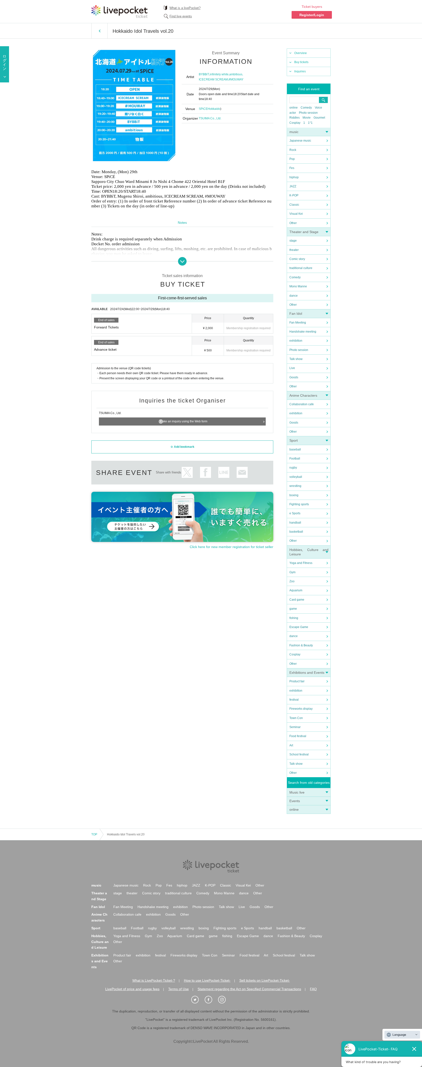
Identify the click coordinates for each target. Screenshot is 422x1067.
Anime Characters (303, 395)
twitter (187, 472)
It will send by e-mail (242, 472)
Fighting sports (299, 504)
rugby (293, 467)
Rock (292, 150)
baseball (295, 449)
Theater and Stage (303, 232)
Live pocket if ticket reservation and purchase (119, 11)
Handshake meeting (302, 331)
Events (294, 801)
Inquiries (300, 71)
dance (293, 295)
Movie (307, 117)
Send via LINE (223, 472)
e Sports (294, 513)
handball (295, 522)
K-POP (293, 195)
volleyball (295, 477)
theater (294, 250)
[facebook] (211, 1000)
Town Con (296, 718)
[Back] (99, 30)
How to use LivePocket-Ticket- (207, 980)
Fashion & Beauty (301, 645)
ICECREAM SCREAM (213, 79)
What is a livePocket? (184, 8)
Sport (293, 440)
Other (293, 223)
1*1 (310, 122)
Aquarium (295, 590)
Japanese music (300, 140)
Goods (293, 377)
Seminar (295, 727)
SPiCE (203, 109)
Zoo (292, 581)
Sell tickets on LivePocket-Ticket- (264, 980)
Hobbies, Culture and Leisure (100, 942)
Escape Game (298, 627)
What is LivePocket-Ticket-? (153, 980)
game (293, 608)
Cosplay (294, 122)
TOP (94, 834)
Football (294, 458)
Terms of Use (178, 989)
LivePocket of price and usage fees (132, 989)
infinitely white (219, 74)
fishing (293, 618)
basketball (296, 531)
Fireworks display (301, 708)
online (293, 107)
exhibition (295, 340)
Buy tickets (301, 62)
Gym (292, 572)
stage (293, 240)
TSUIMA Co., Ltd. (210, 118)
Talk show (296, 359)
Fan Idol (295, 313)
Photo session (308, 112)
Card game (296, 599)
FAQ (313, 989)
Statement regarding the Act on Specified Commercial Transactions (249, 989)
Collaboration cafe (301, 404)
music (293, 132)
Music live (297, 792)
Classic (294, 204)
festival (294, 699)
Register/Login (311, 15)
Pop (292, 159)
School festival (299, 754)
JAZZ (292, 186)
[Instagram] (224, 1000)
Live (292, 368)
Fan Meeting (297, 322)
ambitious (235, 74)
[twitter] (197, 1000)
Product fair (297, 681)
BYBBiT (204, 74)
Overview (300, 53)
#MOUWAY (236, 79)
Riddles (294, 117)
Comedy (306, 107)
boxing (293, 495)
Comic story (297, 259)
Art (291, 745)
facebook (205, 472)
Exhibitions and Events (306, 672)
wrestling (295, 486)
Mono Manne (298, 286)
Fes (291, 168)
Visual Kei (296, 213)
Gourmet (319, 117)
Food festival (297, 736)
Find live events (180, 16)
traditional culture (300, 268)
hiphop (294, 177)
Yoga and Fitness (300, 563)
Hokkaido (214, 109)
